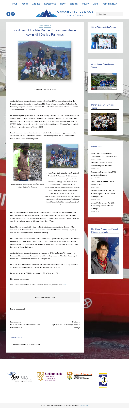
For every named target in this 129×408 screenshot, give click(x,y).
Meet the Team (110, 4)
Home (14, 4)
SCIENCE (73, 4)
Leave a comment (17, 309)
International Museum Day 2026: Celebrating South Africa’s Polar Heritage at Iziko (103, 194)
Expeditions (50, 4)
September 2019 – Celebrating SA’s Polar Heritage (66, 325)
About (25, 4)
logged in (22, 344)
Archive (36, 4)
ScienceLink (84, 405)
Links (95, 4)
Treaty (85, 4)
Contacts (64, 12)
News (63, 4)
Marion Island (50, 297)
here (64, 285)
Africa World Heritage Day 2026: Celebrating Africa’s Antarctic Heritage (103, 206)
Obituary (47, 26)
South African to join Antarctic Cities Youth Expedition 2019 (25, 325)
